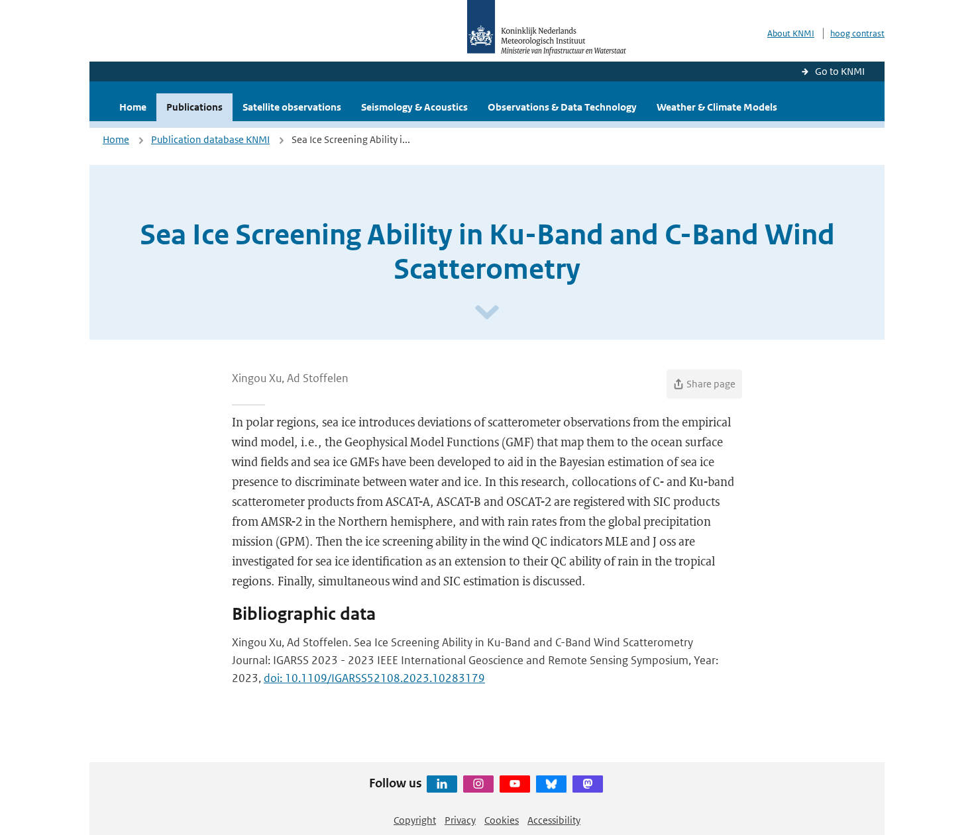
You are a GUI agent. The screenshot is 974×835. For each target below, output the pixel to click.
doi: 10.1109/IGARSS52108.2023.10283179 (374, 678)
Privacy (460, 820)
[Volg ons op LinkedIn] (442, 784)
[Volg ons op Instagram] (478, 784)
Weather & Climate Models (717, 107)
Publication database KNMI (210, 139)
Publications (194, 107)
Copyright (415, 820)
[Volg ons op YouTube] (515, 784)
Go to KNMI (840, 71)
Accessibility (553, 820)
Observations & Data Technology (562, 107)
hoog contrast (857, 33)
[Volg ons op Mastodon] (588, 784)
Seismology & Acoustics (414, 107)
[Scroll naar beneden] (487, 313)
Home (132, 107)
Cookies (501, 820)
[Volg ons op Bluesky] (551, 784)
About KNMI (790, 33)
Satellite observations (292, 107)
